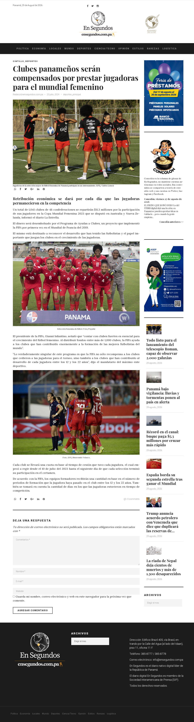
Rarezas (153, 48)
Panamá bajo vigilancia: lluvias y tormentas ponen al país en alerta (163, 395)
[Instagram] (97, 6)
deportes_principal (72, 94)
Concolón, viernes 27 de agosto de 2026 (163, 200)
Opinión (123, 48)
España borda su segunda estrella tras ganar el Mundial (164, 479)
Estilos (138, 48)
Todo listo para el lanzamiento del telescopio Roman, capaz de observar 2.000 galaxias (162, 349)
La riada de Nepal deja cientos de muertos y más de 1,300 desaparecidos (163, 567)
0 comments (133, 499)
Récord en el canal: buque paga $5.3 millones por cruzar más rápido (163, 438)
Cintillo (18, 61)
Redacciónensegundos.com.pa (28, 94)
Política (23, 48)
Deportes (84, 48)
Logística (169, 48)
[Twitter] (92, 6)
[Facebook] (88, 6)
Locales (55, 48)
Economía (39, 48)
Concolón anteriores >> (171, 221)
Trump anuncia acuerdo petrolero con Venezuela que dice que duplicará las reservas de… (162, 522)
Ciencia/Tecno (104, 48)
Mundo (69, 48)
